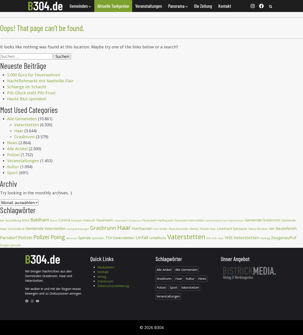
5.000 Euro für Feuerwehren (33, 74)
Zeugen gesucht (10, 245)
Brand (53, 220)
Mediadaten (105, 267)
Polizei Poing (49, 237)
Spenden (98, 238)
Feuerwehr (104, 220)
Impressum (105, 281)
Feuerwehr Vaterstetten (189, 220)
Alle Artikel (17, 148)
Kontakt (224, 6)
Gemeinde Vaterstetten (45, 228)
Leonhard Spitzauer (232, 228)
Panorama (176, 6)
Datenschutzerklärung (113, 286)
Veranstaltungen (148, 6)
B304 (25, 220)
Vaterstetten (26, 124)
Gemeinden (79, 6)
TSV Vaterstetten (119, 237)
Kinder (163, 229)
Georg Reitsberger (78, 229)
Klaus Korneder (179, 229)
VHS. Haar (218, 238)
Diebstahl (76, 220)
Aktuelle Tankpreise (113, 6)
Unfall (142, 237)
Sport (12, 172)
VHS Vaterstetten (242, 237)
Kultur (13, 166)
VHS (208, 238)
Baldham (39, 220)
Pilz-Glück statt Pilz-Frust (31, 92)
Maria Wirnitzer (258, 229)
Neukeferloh (286, 228)
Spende (84, 237)
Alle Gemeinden (22, 118)
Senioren (71, 238)
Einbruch (89, 220)
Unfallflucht (157, 238)
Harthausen (142, 228)
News (12, 142)
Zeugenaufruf (283, 237)
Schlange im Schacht (26, 86)
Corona (64, 220)
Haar (18, 130)
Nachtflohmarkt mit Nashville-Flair (40, 80)
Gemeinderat (16, 229)
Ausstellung (13, 220)
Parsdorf (8, 237)
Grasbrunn (24, 136)
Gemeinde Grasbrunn (262, 220)
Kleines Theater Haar (203, 229)
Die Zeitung (203, 6)
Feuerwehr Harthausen (157, 220)
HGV (155, 229)
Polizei (13, 154)
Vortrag (265, 238)
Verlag (101, 276)
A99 (2, 220)
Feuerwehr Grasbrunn (127, 220)
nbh (271, 229)
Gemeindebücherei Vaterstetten (224, 220)
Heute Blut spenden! (26, 98)
